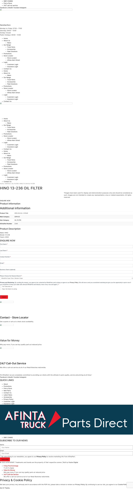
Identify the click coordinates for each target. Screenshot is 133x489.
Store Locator (8, 56)
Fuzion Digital (73, 462)
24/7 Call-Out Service (13, 363)
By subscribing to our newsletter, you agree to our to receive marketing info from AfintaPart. (38, 456)
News (9, 43)
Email (2, 263)
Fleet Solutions (12, 51)
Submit (4, 297)
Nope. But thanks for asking (9, 289)
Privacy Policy (74, 282)
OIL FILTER (15, 183)
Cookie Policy (122, 484)
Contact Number (5, 257)
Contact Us (7, 69)
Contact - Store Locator (14, 317)
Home (6, 38)
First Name (4, 244)
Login (5, 62)
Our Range (7, 45)
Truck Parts (11, 47)
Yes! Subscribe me (7, 286)
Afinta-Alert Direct (13, 60)
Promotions (7, 53)
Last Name (3, 250)
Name (2, 444)
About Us (7, 40)
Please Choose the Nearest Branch (11, 276)
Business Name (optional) (7, 269)
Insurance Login (12, 67)
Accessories (11, 49)
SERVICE (7, 183)
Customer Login (12, 64)
